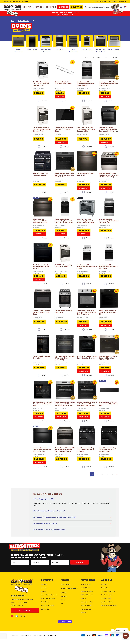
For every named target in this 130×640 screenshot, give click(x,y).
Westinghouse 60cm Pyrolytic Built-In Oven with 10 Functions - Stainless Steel (65, 403)
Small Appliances (86, 605)
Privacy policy (32, 635)
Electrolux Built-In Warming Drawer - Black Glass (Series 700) (108, 403)
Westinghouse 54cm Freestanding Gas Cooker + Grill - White (108, 266)
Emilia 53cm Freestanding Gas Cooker (63, 311)
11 (112, 474)
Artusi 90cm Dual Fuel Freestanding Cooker (40, 174)
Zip (62, 603)
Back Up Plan (45, 609)
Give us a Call (69, 14)
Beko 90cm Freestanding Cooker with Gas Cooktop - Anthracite (86, 449)
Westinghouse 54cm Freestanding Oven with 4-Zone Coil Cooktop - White (64, 220)
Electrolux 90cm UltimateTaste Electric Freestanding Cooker (40, 220)
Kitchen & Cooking (23, 21)
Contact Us (104, 587)
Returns (43, 591)
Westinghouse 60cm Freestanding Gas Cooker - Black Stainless (86, 83)
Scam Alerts (45, 602)
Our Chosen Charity (107, 602)
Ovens (35, 21)
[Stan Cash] (3, 6)
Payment (44, 584)
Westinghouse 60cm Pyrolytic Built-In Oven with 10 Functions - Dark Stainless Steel (87, 403)
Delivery (43, 587)
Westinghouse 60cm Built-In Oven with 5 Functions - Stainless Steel (108, 358)
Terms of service (42, 635)
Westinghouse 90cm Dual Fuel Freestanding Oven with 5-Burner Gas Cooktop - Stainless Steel (108, 175)
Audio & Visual (85, 587)
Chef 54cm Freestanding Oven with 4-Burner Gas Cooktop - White (41, 83)
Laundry (83, 598)
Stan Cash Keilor (106, 598)
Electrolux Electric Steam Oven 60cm (85, 174)
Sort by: (86, 57)
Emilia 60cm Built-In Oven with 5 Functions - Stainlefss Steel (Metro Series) (86, 312)
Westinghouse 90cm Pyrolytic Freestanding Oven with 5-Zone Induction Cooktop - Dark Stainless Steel (65, 449)
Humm (63, 600)
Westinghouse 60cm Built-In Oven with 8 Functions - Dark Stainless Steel (64, 175)
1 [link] (92, 474)
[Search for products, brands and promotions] (86, 7)
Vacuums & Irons (86, 609)
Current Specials (86, 584)
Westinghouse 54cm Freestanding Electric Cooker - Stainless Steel (109, 220)
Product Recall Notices (48, 598)
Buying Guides (65, 584)
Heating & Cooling (86, 602)
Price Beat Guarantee (47, 605)
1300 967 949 (26, 610)
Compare (44, 100)
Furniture (83, 612)
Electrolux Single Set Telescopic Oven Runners (63, 82)
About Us (104, 584)
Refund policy (52, 635)
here (91, 503)
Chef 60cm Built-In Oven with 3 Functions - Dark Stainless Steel (42, 403)
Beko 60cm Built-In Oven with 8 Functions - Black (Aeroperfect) (65, 358)
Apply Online (61, 14)
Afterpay (64, 596)
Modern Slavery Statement (109, 605)
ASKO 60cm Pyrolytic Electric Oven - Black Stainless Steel (87, 357)
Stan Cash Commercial (108, 591)
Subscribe (79, 562)
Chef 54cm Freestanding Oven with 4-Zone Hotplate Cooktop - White (41, 129)
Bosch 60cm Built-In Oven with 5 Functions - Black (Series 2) (41, 266)
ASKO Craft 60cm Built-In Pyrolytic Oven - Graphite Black (107, 312)
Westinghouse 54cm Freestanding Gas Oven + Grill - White (87, 266)
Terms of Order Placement (49, 595)
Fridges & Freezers (87, 591)
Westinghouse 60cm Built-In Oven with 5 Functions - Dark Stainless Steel (108, 83)
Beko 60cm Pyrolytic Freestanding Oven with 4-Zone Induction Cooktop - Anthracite (108, 129)
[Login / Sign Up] (121, 7)
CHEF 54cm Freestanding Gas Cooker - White (63, 265)
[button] (29, 7)
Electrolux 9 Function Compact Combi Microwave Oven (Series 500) (42, 449)
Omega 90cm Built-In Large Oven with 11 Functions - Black (64, 129)
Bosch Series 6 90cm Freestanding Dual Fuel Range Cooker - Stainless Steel (85, 220)
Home (12, 21)
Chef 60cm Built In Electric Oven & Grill (41, 357)
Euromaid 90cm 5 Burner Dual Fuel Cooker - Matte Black (41, 312)
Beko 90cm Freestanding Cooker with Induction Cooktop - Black (107, 449)
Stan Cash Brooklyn (107, 595)
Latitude (63, 592)
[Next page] (117, 474)
